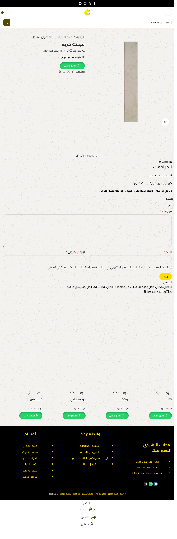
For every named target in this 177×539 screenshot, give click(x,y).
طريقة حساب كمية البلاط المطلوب (89, 458)
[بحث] (6, 22)
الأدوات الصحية (29, 458)
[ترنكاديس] (22, 320)
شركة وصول (53, 494)
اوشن (125, 399)
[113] (152, 320)
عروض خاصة (30, 476)
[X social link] (89, 3)
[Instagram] (146, 484)
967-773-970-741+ (147, 467)
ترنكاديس (36, 399)
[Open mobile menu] (168, 12)
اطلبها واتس (158, 416)
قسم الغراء (30, 464)
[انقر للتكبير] (165, 122)
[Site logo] (87, 11)
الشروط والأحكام (89, 452)
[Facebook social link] (94, 3)
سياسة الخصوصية (89, 445)
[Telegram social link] (80, 3)
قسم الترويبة (30, 470)
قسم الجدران (30, 445)
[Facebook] (156, 484)
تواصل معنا (89, 464)
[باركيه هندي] (66, 320)
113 (169, 399)
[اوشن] (109, 320)
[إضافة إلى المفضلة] (158, 393)
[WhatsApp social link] (85, 3)
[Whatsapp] (151, 484)
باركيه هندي (78, 399)
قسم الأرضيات (30, 452)
